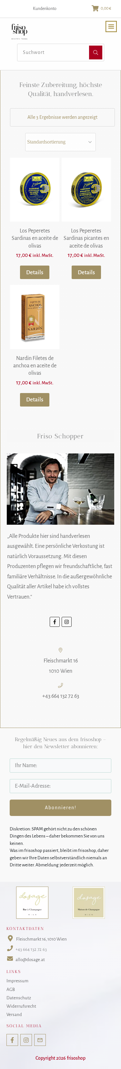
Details (34, 272)
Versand (14, 1014)
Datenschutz (18, 997)
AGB (10, 989)
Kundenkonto (44, 8)
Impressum (17, 980)
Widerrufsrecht (21, 1006)
